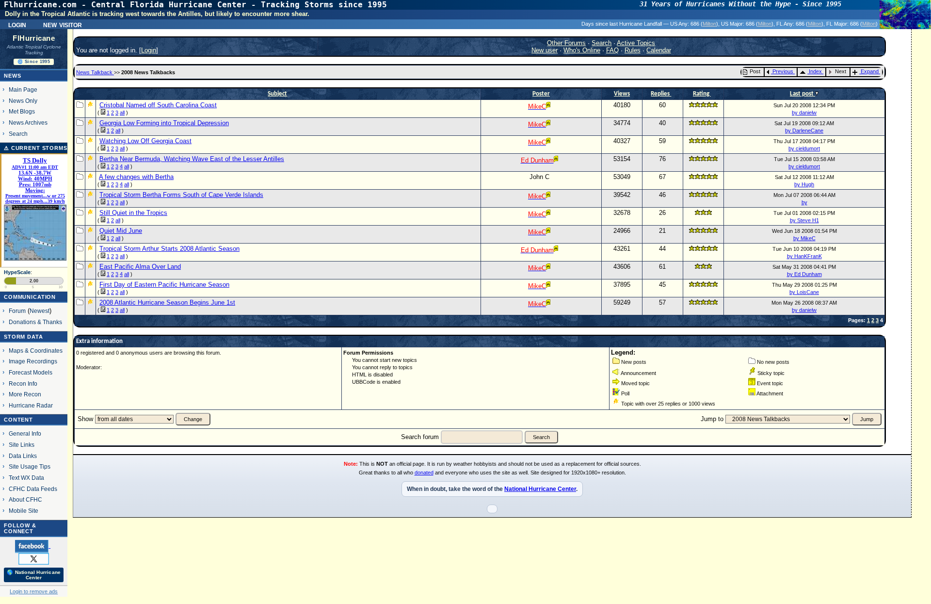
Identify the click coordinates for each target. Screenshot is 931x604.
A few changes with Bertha (136, 176)
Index (815, 71)
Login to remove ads (34, 591)
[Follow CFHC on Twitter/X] (33, 558)
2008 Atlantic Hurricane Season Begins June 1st (167, 302)
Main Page (23, 89)
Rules (633, 50)
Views (622, 94)
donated (424, 472)
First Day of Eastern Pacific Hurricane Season (164, 284)
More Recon (25, 394)
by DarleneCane (804, 130)
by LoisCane (804, 292)
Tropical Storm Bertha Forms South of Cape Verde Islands (181, 194)
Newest (39, 311)
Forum (17, 311)
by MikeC (804, 238)
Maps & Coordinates (36, 350)
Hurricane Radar (31, 405)
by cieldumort (804, 148)
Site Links (21, 444)
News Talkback (95, 72)
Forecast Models (30, 372)
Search (18, 134)
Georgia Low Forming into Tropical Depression (164, 123)
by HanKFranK (804, 256)
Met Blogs (22, 111)
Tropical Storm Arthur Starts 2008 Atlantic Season (169, 248)
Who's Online (581, 50)
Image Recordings (33, 361)
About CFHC (25, 499)
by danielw (804, 112)
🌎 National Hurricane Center (34, 575)
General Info (25, 433)
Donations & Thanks (35, 322)
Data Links (23, 456)
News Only (23, 101)
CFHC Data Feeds (33, 489)
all (122, 112)
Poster (541, 94)
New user (544, 50)
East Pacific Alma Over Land (140, 266)
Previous (783, 71)
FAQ (612, 50)
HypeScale (17, 272)
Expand (869, 71)
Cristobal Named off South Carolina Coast (158, 105)
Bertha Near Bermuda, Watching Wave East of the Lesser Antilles (191, 159)
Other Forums (566, 43)
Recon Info (23, 383)
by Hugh (804, 184)
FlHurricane (34, 38)
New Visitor (62, 24)
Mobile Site (23, 510)
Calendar (658, 50)
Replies (661, 94)
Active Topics (636, 43)
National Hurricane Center (540, 489)
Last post (802, 94)
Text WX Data (26, 477)
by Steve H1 (804, 220)
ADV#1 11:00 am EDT (35, 167)
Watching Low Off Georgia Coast (145, 141)
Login (17, 24)
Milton (709, 24)
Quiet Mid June (120, 230)
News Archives (28, 122)
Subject (277, 94)
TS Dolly (35, 160)
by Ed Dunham (804, 274)
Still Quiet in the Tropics (133, 212)
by (804, 202)
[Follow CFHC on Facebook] (32, 545)
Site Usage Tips (29, 466)
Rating (702, 94)
